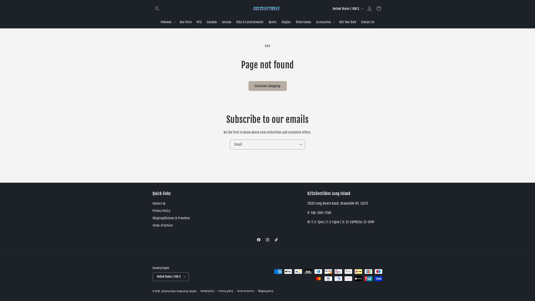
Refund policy (207, 291)
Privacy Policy (161, 211)
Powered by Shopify (187, 291)
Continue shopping (267, 86)
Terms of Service (163, 225)
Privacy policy (226, 291)
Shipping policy (266, 291)
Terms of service (245, 291)
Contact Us (159, 203)
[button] (157, 8)
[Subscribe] (300, 144)
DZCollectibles (169, 291)
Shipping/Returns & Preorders (171, 218)
